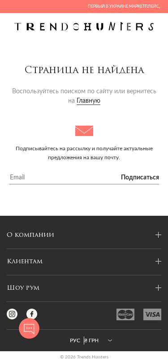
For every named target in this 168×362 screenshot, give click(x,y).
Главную (88, 101)
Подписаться (140, 177)
